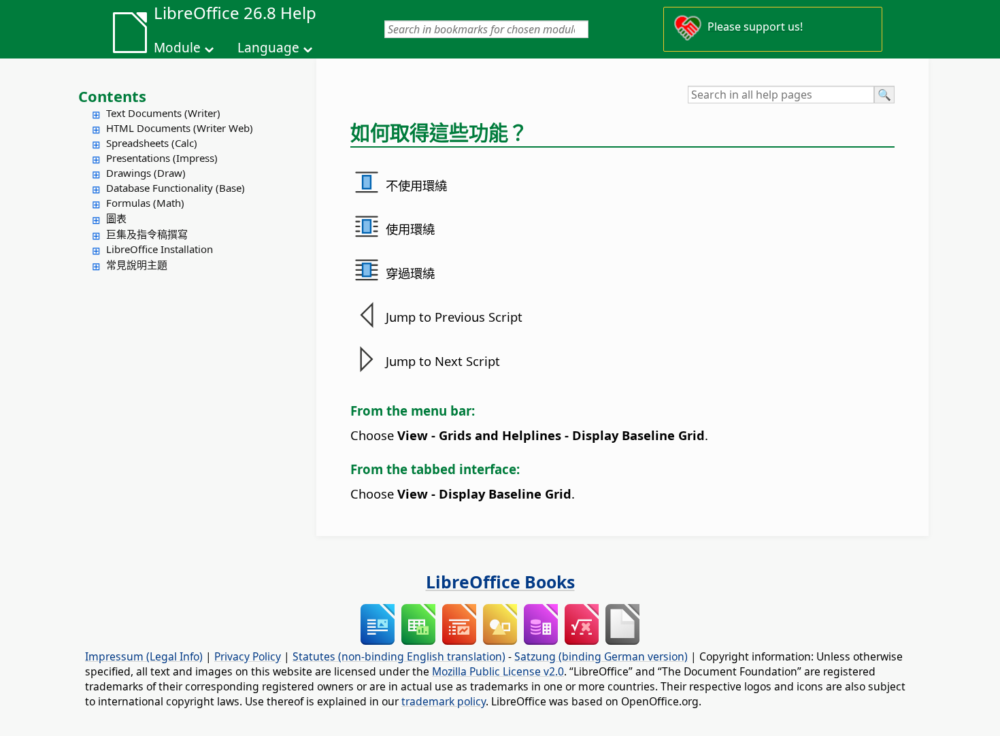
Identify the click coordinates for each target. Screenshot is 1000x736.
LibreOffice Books (500, 581)
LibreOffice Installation (159, 249)
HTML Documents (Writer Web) (179, 128)
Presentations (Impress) (162, 158)
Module (177, 47)
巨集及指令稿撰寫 (147, 234)
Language (268, 47)
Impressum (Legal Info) (144, 656)
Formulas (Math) (145, 203)
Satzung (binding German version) (601, 656)
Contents (112, 96)
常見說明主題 (136, 264)
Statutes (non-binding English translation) (399, 656)
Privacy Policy (247, 656)
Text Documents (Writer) (163, 113)
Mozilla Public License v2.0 (498, 671)
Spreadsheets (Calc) (151, 143)
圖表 (116, 218)
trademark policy (443, 701)
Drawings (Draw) (146, 173)
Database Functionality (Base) (175, 188)
